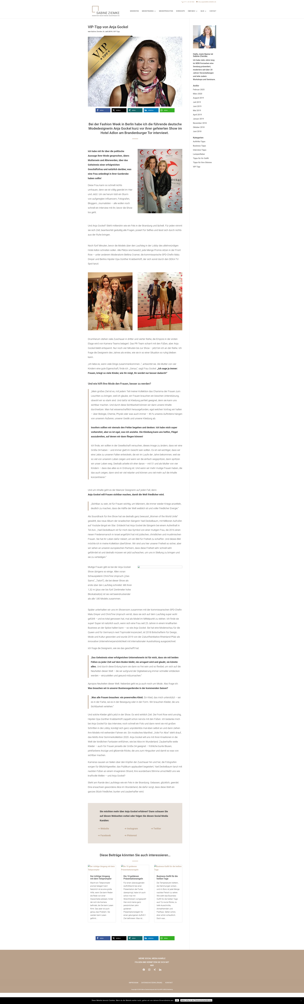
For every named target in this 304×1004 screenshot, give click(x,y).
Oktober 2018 (198, 127)
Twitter (157, 828)
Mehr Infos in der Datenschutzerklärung (196, 1000)
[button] (103, 110)
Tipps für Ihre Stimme (202, 162)
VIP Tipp (116, 31)
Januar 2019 (198, 119)
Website (104, 828)
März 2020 (197, 94)
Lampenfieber (199, 154)
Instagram (132, 828)
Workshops (180, 11)
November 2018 (200, 123)
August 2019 (198, 98)
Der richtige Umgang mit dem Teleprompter (101, 877)
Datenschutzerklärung (151, 983)
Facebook (105, 835)
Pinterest (130, 835)
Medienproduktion (166, 11)
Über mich (191, 11)
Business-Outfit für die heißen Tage (167, 877)
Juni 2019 (197, 106)
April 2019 (197, 115)
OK (177, 1000)
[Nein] (301, 1000)
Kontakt (213, 11)
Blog (202, 11)
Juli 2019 (197, 102)
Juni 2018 (197, 131)
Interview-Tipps (199, 150)
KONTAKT (169, 983)
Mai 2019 (197, 110)
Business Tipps (199, 146)
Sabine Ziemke (96, 31)
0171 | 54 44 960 (188, 2)
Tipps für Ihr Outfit (201, 158)
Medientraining (148, 11)
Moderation (134, 11)
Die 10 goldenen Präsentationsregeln (133, 877)
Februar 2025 (198, 89)
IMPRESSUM (133, 983)
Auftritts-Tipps (199, 141)
